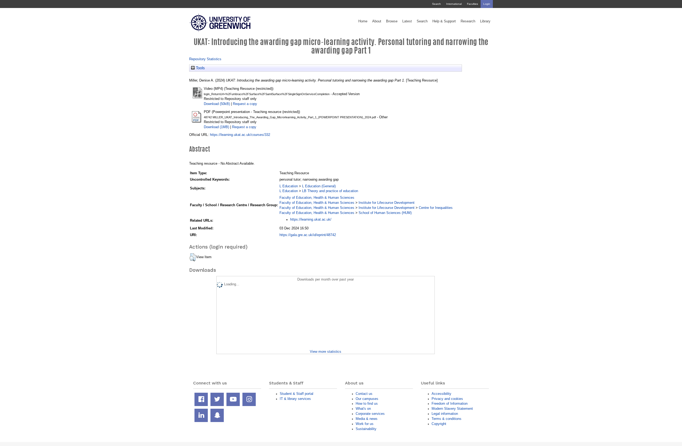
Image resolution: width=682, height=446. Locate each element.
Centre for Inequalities (436, 208)
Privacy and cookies (447, 399)
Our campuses (367, 399)
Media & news (366, 419)
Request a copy (245, 104)
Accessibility (441, 394)
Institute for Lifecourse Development (387, 203)
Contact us (364, 394)
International (454, 3)
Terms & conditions (446, 419)
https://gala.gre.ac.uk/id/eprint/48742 (307, 235)
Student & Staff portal (296, 394)
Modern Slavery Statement (452, 409)
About (376, 21)
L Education (288, 186)
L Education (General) (319, 186)
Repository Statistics (205, 59)
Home (362, 21)
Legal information (445, 414)
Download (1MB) (216, 127)
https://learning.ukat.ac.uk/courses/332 (240, 135)
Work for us (365, 424)
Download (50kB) (217, 104)
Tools (200, 68)
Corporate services (370, 414)
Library (485, 21)
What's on (363, 409)
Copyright (439, 424)
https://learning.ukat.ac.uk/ (310, 219)
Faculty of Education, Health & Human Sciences (316, 198)
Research (468, 21)
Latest (407, 21)
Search (436, 3)
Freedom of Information (450, 404)
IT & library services (295, 399)
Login (486, 3)
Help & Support (444, 21)
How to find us (367, 404)
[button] (192, 257)
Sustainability (366, 429)
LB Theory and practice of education (330, 191)
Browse (391, 21)
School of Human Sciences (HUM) (385, 213)
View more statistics (325, 352)
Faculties (472, 3)
